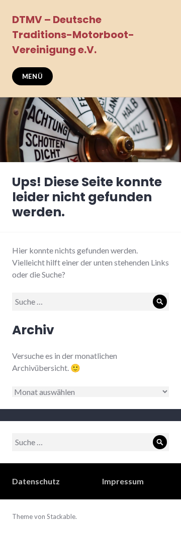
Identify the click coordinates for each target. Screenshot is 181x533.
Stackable (61, 516)
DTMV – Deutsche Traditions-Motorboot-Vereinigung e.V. (73, 35)
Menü (32, 76)
